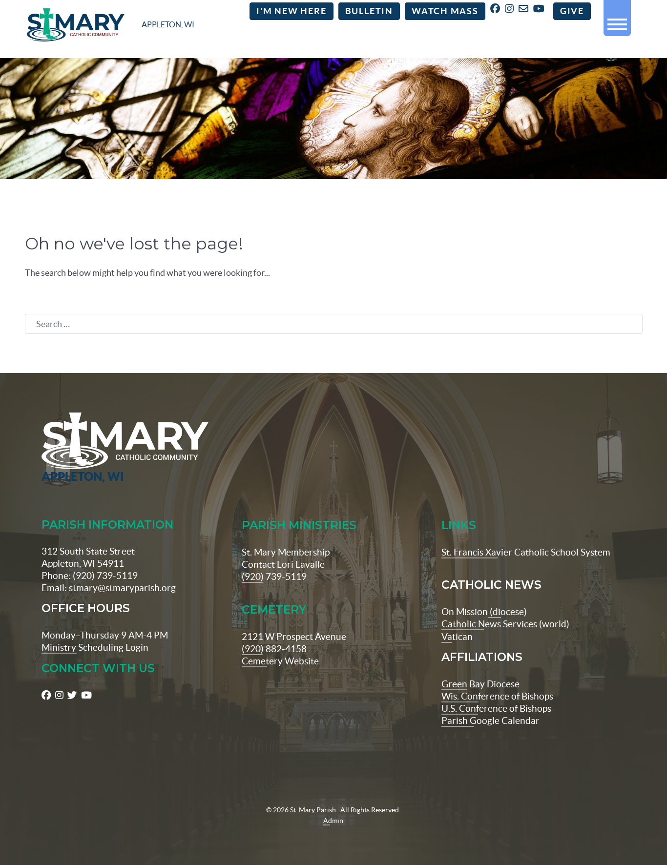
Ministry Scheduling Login (95, 647)
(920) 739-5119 (274, 576)
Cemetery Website (280, 661)
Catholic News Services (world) (505, 623)
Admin (333, 820)
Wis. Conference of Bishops (497, 696)
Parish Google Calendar (490, 720)
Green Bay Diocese (480, 684)
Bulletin (369, 11)
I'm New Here (291, 11)
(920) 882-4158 (274, 648)
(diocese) (507, 611)
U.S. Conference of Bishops (496, 708)
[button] (617, 20)
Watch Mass (445, 11)
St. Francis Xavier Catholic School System (525, 552)
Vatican (457, 636)
